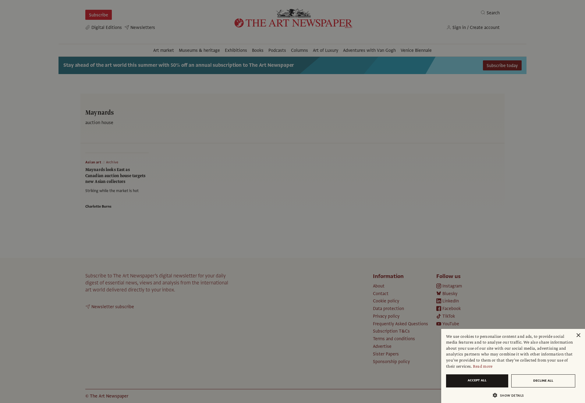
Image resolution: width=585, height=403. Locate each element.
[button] (510, 395)
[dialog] (513, 366)
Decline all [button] (543, 380)
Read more (483, 366)
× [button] (578, 335)
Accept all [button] (477, 380)
